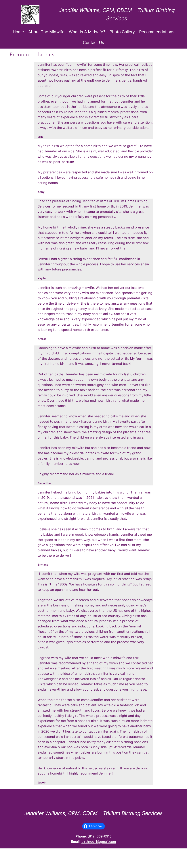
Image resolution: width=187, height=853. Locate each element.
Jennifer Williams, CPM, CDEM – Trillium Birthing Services (93, 813)
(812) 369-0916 (100, 836)
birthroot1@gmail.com (98, 842)
